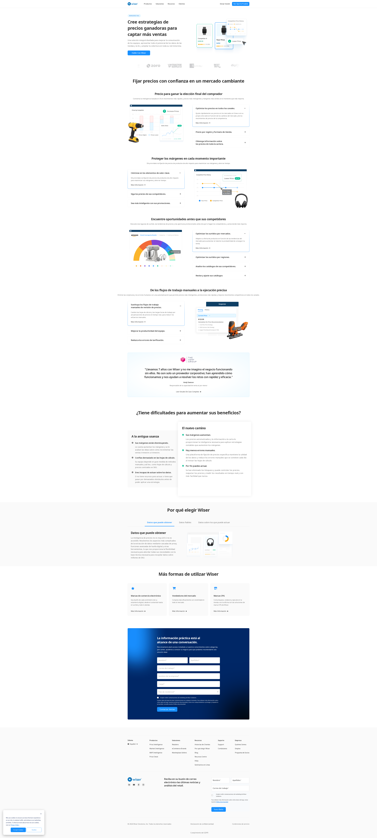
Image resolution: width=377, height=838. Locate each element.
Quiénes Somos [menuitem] (240, 744)
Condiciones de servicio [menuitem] (240, 824)
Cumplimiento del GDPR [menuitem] (199, 833)
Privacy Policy (15, 825)
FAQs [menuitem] (196, 761)
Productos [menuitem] (153, 740)
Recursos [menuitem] (198, 740)
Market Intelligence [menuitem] (157, 748)
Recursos (171, 4)
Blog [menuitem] (196, 753)
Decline (34, 830)
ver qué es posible (240, 4)
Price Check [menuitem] (154, 757)
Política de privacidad (222, 802)
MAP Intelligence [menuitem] (156, 753)
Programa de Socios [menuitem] (242, 753)
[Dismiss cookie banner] (41, 814)
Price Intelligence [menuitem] (156, 744)
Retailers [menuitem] (175, 744)
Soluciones (160, 4)
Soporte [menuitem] (221, 740)
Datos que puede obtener (159, 522)
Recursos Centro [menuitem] (201, 757)
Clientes (182, 4)
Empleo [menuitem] (237, 748)
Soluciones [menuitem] (176, 740)
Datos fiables (185, 522)
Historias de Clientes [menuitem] (202, 744)
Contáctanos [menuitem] (222, 748)
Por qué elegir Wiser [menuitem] (202, 748)
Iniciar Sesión (225, 4)
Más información (202, 123)
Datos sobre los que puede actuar (214, 522)
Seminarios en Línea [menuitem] (202, 765)
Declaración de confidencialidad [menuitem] (202, 824)
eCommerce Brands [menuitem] (179, 748)
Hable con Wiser (139, 53)
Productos (148, 4)
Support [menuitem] (221, 744)
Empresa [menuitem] (238, 740)
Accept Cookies (18, 830)
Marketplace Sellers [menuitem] (179, 753)
